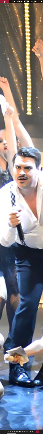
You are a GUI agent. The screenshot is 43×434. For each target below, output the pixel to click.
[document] (21, 217)
